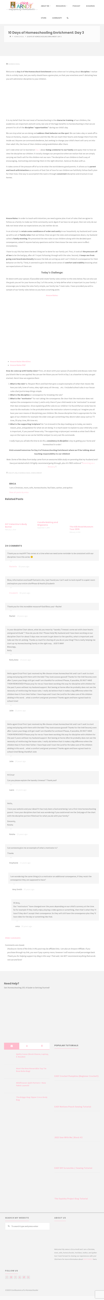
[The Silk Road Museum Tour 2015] (84, 513)
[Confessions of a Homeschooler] (21, 6)
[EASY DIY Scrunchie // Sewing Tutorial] (77, 1154)
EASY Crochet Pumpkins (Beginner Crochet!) (76, 1076)
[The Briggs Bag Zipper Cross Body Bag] (9, 1100)
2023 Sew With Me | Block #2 (68, 1137)
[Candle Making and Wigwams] (52, 511)
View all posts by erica (18, 492)
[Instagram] (11, 1277)
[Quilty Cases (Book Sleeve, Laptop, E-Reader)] (9, 1057)
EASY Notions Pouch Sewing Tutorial (72, 1106)
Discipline (13, 473)
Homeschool (19, 37)
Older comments (13, 938)
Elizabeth (13, 593)
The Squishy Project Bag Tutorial (71, 1198)
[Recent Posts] (11, 1046)
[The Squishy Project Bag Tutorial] (77, 1185)
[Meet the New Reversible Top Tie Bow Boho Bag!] (9, 1072)
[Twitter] (24, 1277)
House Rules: (52, 295)
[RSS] (28, 1277)
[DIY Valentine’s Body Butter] (19, 512)
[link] (67, 18)
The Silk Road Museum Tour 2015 (81, 528)
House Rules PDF (18, 365)
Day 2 (37, 149)
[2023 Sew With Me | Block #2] (77, 1124)
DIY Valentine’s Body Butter (16, 525)
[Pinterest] (15, 1277)
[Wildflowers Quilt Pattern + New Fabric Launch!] (9, 1086)
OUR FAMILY (88, 1259)
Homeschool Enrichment (30, 473)
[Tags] (42, 1046)
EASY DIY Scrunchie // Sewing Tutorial (73, 1168)
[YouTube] (20, 1277)
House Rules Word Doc (20, 361)
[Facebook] (7, 1277)
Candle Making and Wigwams (47, 523)
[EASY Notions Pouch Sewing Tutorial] (77, 1093)
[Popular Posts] (26, 1046)
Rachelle (13, 566)
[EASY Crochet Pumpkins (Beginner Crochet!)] (77, 1062)
